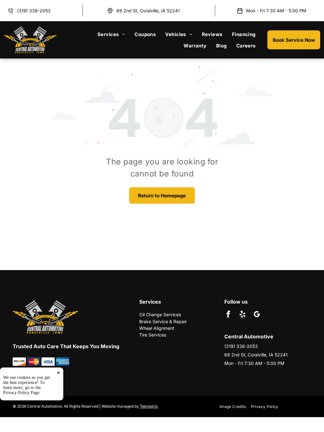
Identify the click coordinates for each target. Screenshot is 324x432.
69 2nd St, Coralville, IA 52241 (148, 10)
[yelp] (242, 315)
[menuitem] (111, 34)
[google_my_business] (256, 315)
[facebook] (228, 315)
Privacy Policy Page (21, 392)
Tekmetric (149, 406)
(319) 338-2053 (34, 10)
